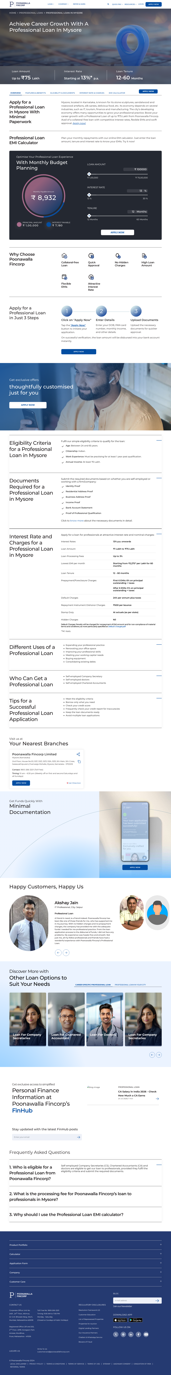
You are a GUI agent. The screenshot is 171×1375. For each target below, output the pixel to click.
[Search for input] (108, 4)
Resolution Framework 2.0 (89, 1310)
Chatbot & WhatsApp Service (90, 1337)
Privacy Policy (36, 1364)
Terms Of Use (93, 1364)
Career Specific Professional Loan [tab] (93, 985)
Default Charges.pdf (117, 626)
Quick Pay (117, 4)
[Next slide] (66, 952)
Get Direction (74, 783)
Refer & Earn (79, 4)
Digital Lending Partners (89, 1328)
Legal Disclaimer (18, 1364)
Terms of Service (76, 1364)
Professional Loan (31, 13)
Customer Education (87, 1315)
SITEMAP (106, 1364)
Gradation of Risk (142, 1364)
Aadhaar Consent (122, 1364)
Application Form (19, 1263)
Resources (130, 4)
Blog (116, 1293)
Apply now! (79, 123)
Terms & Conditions (55, 1364)
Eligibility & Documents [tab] (62, 93)
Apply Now (153, 4)
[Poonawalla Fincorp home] (19, 4)
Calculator (15, 1254)
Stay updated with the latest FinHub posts (45, 1129)
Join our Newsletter (122, 1306)
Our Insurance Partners (88, 1333)
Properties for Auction (88, 1324)
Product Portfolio (18, 1245)
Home (12, 13)
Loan (50, 4)
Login (141, 4)
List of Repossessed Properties (91, 1319)
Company (62, 4)
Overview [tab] (15, 93)
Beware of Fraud (85, 1342)
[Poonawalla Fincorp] (120, 1320)
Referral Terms (17, 1367)
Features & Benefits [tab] (35, 93)
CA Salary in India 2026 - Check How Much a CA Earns (137, 1093)
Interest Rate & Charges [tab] (91, 93)
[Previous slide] (58, 952)
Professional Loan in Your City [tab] (130, 985)
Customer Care (17, 1281)
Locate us (14, 1351)
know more (77, 520)
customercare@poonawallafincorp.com (53, 1352)
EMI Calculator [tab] (117, 93)
